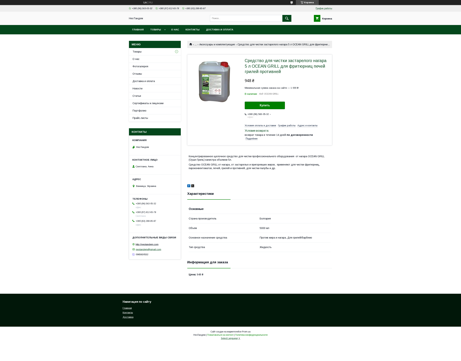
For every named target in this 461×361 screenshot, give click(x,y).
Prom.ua (246, 331)
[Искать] (286, 18)
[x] (192, 186)
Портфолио (139, 110)
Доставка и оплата (219, 29)
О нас (175, 29)
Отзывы (137, 73)
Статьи (137, 95)
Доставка (128, 317)
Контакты (192, 29)
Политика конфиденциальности (251, 335)
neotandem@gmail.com (148, 249)
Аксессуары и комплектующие (217, 44)
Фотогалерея (140, 66)
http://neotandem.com (147, 244)
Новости (137, 88)
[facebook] (188, 186)
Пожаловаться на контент (220, 335)
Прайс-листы (140, 118)
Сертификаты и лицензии (148, 103)
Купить (265, 105)
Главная (138, 29)
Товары (155, 29)
